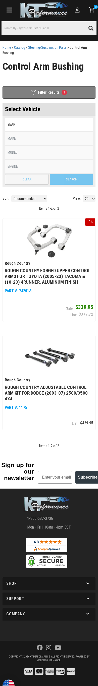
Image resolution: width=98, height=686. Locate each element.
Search (71, 179)
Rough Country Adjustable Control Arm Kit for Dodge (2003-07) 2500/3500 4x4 (46, 393)
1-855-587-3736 (40, 518)
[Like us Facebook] (40, 648)
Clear (26, 179)
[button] (49, 28)
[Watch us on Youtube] (58, 648)
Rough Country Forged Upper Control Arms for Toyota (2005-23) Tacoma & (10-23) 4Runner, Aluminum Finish (47, 276)
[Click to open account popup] (77, 10)
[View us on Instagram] (48, 648)
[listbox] (49, 124)
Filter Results (51, 92)
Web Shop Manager (48, 660)
